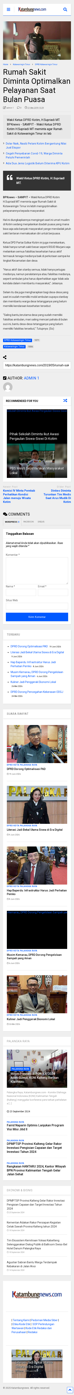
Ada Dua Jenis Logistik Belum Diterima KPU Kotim (38, 163)
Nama (10, 586)
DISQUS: (41, 522)
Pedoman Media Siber (44, 1320)
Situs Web (12, 600)
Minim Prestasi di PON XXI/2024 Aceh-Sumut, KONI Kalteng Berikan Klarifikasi (35, 1078)
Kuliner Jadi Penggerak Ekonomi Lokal (33, 682)
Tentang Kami (21, 1320)
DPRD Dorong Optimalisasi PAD (29, 646)
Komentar (13, 554)
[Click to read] (37, 426)
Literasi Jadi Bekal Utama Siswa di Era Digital (37, 652)
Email (42, 586)
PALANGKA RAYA (18, 1041)
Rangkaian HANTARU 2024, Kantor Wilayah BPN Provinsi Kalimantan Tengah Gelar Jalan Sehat (36, 1170)
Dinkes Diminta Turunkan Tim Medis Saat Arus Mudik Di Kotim (57, 496)
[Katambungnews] (30, 12)
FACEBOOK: (28, 522)
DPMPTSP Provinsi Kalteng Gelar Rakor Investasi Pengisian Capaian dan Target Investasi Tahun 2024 (34, 1148)
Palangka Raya (20, 1069)
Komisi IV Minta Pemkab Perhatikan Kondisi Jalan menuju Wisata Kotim (19, 496)
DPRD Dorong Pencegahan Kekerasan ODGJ (37, 691)
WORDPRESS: (12, 522)
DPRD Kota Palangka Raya (22, 765)
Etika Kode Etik (21, 1324)
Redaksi (32, 1332)
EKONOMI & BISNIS (20, 1190)
